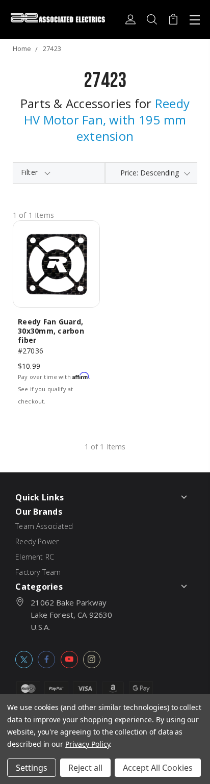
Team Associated (44, 526)
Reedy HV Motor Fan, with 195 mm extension (107, 119)
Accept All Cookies (158, 767)
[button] (59, 173)
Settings (31, 767)
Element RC (34, 557)
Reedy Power (37, 541)
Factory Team (38, 572)
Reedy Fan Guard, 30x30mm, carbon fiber (51, 331)
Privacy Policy (87, 744)
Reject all (85, 767)
